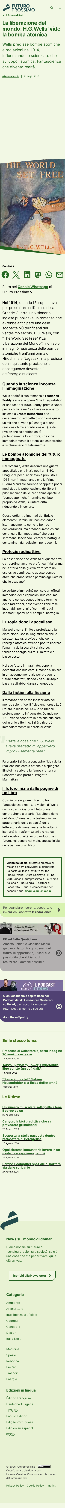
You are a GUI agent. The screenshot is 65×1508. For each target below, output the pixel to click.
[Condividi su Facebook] (5, 275)
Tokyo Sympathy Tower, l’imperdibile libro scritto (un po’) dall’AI (30, 1066)
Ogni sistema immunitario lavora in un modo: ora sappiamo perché (31, 1151)
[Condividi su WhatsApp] (49, 275)
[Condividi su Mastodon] (38, 275)
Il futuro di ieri (14, 15)
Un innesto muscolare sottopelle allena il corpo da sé (32, 1109)
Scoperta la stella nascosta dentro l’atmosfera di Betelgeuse (28, 1137)
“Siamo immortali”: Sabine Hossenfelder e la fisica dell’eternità (29, 1081)
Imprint (51, 1485)
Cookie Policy (35, 1485)
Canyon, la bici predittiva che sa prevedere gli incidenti (26, 1123)
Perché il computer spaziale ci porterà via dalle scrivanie (31, 1165)
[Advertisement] (32, 123)
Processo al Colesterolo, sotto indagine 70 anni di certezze (32, 1052)
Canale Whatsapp (33, 287)
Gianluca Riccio (10, 76)
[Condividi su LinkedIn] (27, 275)
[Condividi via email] (59, 275)
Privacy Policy (15, 1485)
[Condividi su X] (16, 275)
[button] (51, 7)
